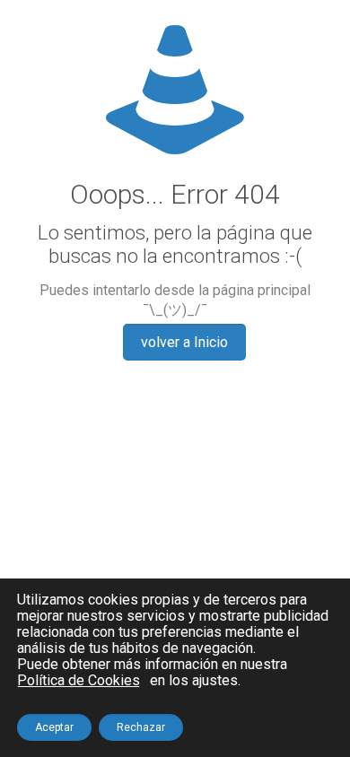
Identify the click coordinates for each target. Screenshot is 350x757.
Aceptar (54, 727)
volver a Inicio (184, 342)
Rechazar (141, 727)
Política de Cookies (78, 681)
